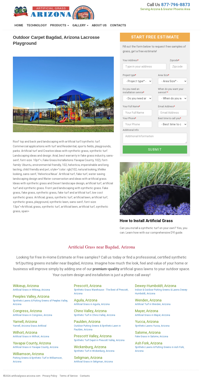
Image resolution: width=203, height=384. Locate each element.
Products (58, 25)
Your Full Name (131, 106)
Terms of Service (68, 375)
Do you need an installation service (133, 91)
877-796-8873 (175, 4)
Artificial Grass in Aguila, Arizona (92, 304)
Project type (129, 75)
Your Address (130, 60)
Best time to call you (169, 118)
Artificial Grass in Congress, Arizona (32, 315)
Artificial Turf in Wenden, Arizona (152, 304)
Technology (37, 25)
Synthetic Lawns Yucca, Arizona (152, 325)
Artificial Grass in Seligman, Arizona (93, 361)
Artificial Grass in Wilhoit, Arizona (31, 336)
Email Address (166, 106)
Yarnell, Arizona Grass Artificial (29, 325)
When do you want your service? (170, 91)
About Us (99, 25)
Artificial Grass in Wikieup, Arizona (31, 289)
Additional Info (131, 130)
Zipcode (174, 60)
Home (18, 25)
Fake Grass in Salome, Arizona (151, 336)
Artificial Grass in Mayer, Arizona (152, 315)
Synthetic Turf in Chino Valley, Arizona (94, 315)
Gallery (79, 25)
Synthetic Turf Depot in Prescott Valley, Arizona (99, 340)
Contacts (118, 25)
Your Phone (129, 118)
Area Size (163, 75)
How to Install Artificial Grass (146, 221)
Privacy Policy (49, 375)
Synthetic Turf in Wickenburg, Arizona (94, 351)
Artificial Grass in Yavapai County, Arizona (35, 347)
